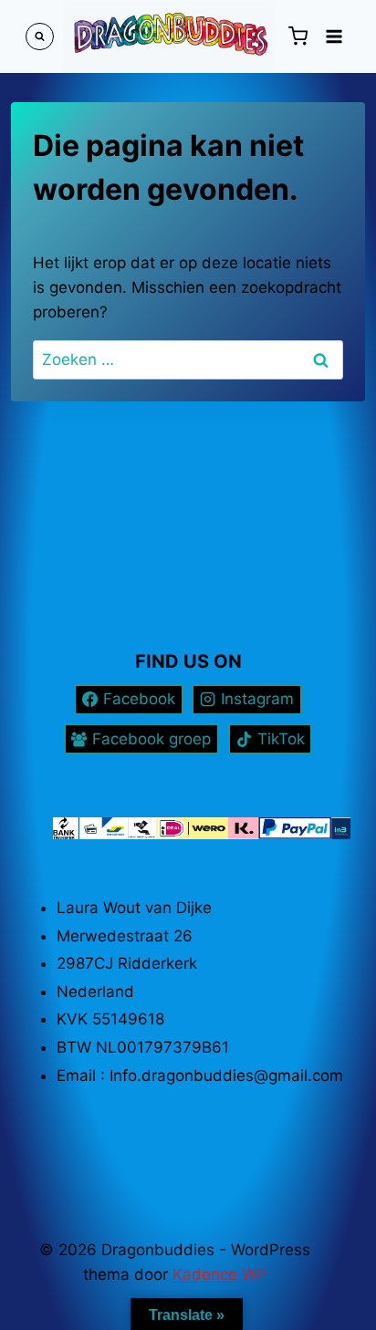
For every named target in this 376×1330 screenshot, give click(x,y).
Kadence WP (219, 1274)
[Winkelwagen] (297, 36)
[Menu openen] (333, 36)
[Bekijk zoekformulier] (40, 37)
